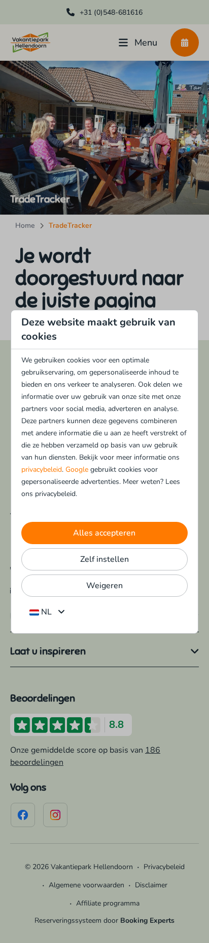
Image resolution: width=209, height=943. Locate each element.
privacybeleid (41, 469)
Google (76, 469)
